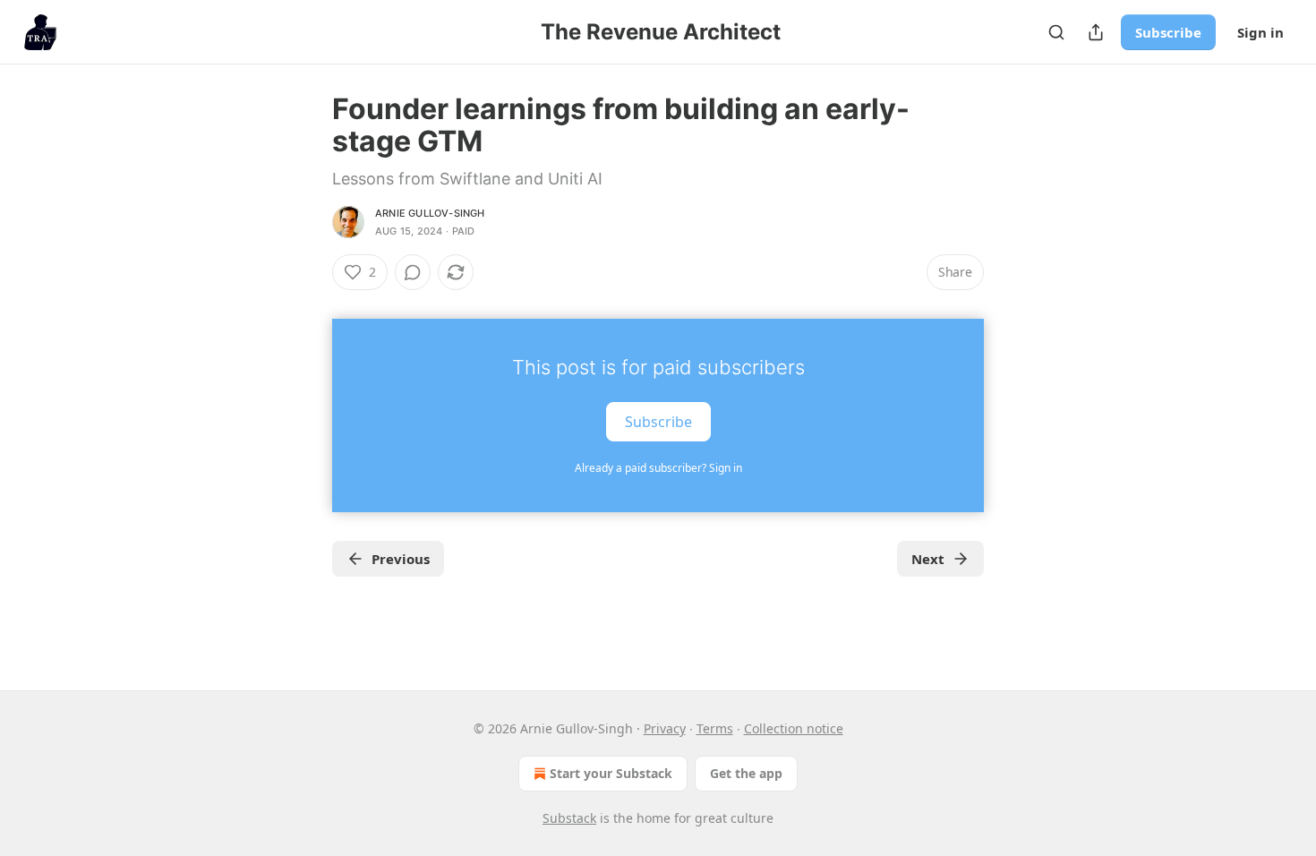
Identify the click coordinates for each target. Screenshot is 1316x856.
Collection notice (793, 728)
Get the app (746, 773)
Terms (714, 728)
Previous (401, 559)
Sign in (1260, 32)
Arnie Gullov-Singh (430, 213)
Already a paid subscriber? (658, 467)
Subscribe (1168, 32)
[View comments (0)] (413, 272)
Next (927, 559)
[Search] (1056, 32)
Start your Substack (611, 773)
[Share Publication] (1096, 32)
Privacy (665, 728)
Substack (569, 817)
